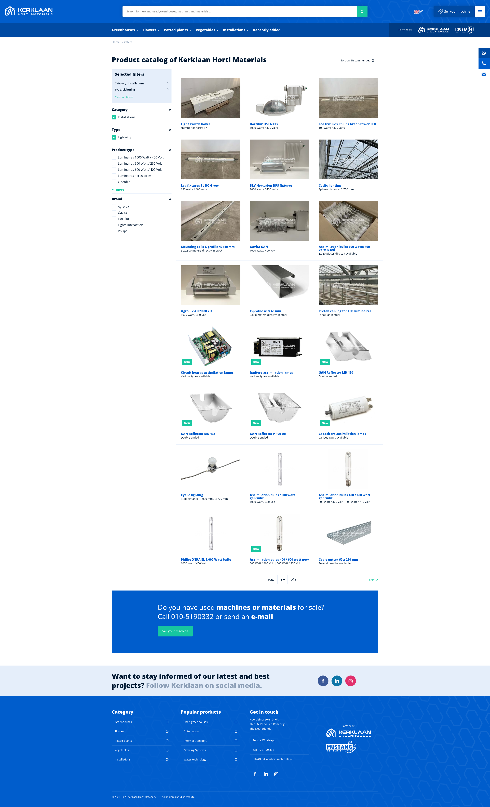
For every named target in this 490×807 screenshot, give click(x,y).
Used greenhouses (196, 722)
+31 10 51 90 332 (263, 749)
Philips (122, 231)
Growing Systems (195, 750)
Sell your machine (457, 11)
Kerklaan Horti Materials (28, 11)
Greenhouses (123, 30)
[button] (480, 11)
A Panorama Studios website (178, 797)
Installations (234, 30)
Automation (191, 731)
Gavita (122, 213)
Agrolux (123, 206)
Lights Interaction (130, 225)
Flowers (149, 30)
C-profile (124, 182)
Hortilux (124, 219)
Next (372, 579)
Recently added (267, 30)
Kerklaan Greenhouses (433, 30)
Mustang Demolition (464, 29)
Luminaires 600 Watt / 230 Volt (140, 163)
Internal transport (195, 740)
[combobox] (245, 11)
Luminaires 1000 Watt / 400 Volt (141, 157)
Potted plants (176, 30)
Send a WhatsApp (264, 740)
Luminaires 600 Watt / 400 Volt (140, 169)
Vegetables (205, 30)
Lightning (124, 137)
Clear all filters (124, 97)
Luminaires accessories (135, 176)
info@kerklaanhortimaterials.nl (272, 759)
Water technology (195, 759)
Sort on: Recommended (356, 60)
